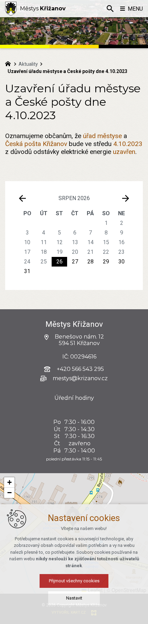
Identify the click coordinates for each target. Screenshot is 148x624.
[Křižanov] (11, 8)
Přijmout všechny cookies (74, 580)
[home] (9, 63)
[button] (9, 482)
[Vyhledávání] (110, 8)
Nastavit (74, 598)
